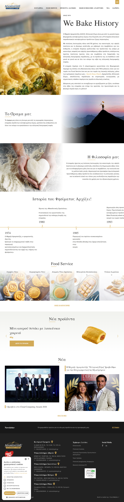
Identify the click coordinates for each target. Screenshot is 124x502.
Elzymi (98, 74)
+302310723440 (41, 449)
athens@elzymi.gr (54, 460)
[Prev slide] (6, 336)
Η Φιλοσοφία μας (103, 156)
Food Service (62, 263)
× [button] (28, 459)
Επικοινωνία (77, 446)
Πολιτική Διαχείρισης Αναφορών (83, 462)
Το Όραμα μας (18, 113)
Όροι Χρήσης (77, 458)
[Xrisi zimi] (11, 455)
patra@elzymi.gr (54, 480)
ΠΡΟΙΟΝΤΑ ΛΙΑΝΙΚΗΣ (68, 8)
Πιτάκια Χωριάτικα (87, 272)
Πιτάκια (112, 272)
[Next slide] (117, 336)
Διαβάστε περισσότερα (20, 473)
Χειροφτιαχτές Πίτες (12, 272)
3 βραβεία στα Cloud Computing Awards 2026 (26, 406)
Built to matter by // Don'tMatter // (108, 497)
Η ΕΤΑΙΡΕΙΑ (38, 8)
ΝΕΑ (108, 8)
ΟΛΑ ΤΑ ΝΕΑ (62, 416)
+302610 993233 (41, 480)
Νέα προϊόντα (62, 318)
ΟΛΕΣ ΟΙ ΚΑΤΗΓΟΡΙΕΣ (62, 305)
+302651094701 (41, 471)
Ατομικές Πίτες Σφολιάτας (37, 272)
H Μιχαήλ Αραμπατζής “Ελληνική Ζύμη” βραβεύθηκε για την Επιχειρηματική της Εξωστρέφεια (91, 368)
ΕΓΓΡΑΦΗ (115, 427)
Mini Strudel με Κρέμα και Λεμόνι (35, 330)
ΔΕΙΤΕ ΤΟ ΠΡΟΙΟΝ (21, 341)
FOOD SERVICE (51, 8)
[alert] (16, 478)
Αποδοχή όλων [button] (10, 493)
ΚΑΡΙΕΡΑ (116, 8)
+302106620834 (41, 460)
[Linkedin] (106, 445)
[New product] (93, 336)
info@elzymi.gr (53, 449)
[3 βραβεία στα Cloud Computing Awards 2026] (32, 384)
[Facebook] (102, 445)
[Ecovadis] (90, 473)
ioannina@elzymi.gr (55, 471)
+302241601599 (41, 491)
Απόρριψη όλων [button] (22, 493)
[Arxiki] (13, 5)
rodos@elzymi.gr (54, 491)
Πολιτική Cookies (78, 449)
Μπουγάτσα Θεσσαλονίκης (62, 272)
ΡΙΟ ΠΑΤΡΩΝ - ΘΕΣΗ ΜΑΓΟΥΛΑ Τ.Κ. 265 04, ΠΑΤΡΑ (51, 478)
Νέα (62, 359)
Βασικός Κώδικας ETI (80, 465)
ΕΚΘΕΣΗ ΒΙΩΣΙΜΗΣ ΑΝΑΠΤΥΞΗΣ (91, 8)
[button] (16, 497)
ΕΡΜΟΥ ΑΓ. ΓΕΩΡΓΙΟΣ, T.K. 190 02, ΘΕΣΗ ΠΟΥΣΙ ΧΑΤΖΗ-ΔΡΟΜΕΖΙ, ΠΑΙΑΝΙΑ (49, 457)
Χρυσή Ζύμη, (91, 74)
